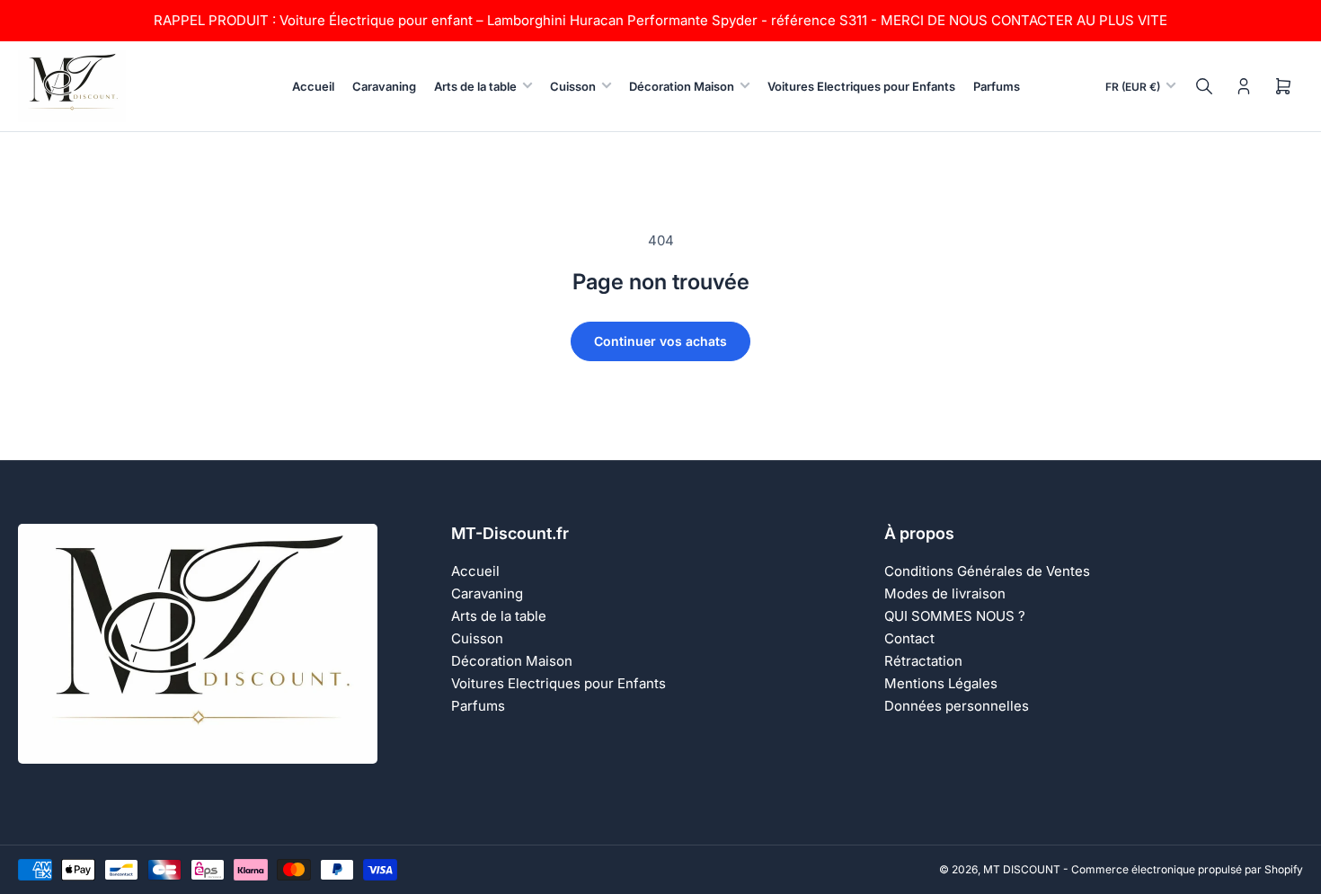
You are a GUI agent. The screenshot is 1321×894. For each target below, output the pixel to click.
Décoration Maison (681, 86)
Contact (909, 638)
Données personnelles (956, 705)
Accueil (313, 86)
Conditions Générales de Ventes (987, 571)
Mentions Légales (940, 683)
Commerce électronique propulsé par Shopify (1187, 869)
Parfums (996, 86)
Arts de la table (475, 86)
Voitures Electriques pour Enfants (861, 86)
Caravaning (384, 86)
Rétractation (923, 660)
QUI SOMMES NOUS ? (954, 615)
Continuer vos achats (660, 341)
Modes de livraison (945, 593)
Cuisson (573, 86)
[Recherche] (1204, 86)
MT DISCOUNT (1021, 869)
